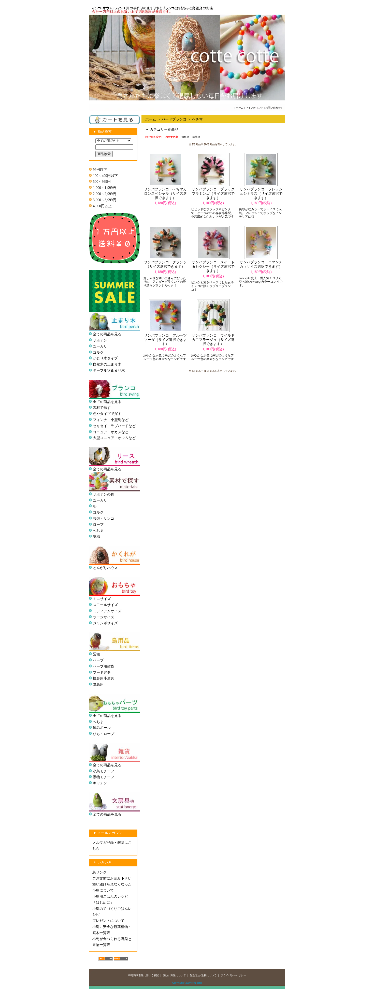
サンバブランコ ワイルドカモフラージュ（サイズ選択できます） (213, 340)
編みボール (102, 728)
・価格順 (184, 137)
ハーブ (98, 660)
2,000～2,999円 (104, 194)
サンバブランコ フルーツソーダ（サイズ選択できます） (165, 340)
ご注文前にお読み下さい (112, 878)
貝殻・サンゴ (103, 518)
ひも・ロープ (103, 734)
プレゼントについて (108, 921)
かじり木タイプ (105, 358)
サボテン (100, 340)
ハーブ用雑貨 (103, 666)
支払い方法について (174, 975)
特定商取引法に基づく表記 (143, 975)
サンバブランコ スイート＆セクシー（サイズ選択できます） (213, 266)
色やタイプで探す (107, 414)
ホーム (239, 107)
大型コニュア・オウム (110, 438)
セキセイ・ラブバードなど (114, 426)
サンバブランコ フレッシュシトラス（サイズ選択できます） (261, 193)
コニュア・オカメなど (110, 432)
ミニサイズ (102, 599)
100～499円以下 (105, 176)
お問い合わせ (273, 107)
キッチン (100, 783)
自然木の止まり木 (107, 364)
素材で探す (102, 408)
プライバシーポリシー (233, 975)
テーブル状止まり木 (109, 370)
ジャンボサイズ (105, 623)
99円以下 (100, 170)
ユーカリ (100, 346)
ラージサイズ (103, 617)
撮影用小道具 (103, 678)
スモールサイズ (105, 605)
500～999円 (102, 182)
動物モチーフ (103, 777)
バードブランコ (174, 119)
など (132, 438)
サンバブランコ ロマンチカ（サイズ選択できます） (261, 264)
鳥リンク (99, 872)
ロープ (98, 524)
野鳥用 (98, 684)
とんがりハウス (105, 568)
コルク (98, 352)
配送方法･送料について (203, 975)
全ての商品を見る (107, 334)
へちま (98, 531)
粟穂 (96, 536)
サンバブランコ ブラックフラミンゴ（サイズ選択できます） (213, 193)
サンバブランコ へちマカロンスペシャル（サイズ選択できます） (165, 193)
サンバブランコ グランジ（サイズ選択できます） (165, 264)
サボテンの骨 (103, 494)
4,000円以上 (102, 206)
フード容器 (102, 672)
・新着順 (195, 137)
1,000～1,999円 (104, 188)
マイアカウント (254, 107)
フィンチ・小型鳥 (107, 420)
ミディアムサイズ (107, 611)
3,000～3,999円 (104, 200)
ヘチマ (197, 119)
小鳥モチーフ (103, 771)
